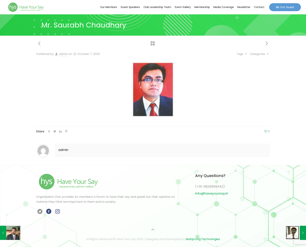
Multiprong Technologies (203, 239)
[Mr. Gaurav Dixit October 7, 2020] (296, 233)
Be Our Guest (285, 7)
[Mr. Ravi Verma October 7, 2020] (10, 233)
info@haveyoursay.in (211, 193)
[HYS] (26, 7)
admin (63, 54)
